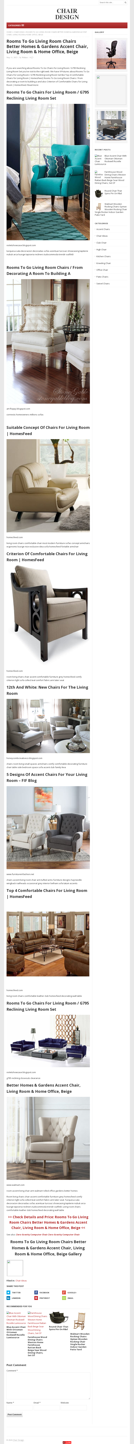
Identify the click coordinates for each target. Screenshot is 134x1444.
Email (70, 1298)
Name (10, 1402)
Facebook (44, 1292)
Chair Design (18, 1440)
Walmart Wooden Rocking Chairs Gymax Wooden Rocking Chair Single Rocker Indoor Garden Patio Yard (111, 209)
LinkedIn (16, 1298)
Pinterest (45, 1298)
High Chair (101, 249)
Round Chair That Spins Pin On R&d (113, 192)
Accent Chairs (103, 229)
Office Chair (102, 269)
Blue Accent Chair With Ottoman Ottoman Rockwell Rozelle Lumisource (111, 160)
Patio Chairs (102, 276)
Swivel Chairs (103, 283)
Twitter (16, 1292)
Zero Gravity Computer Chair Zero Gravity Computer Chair (48, 1234)
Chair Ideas (19, 32)
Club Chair (101, 242)
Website (65, 1402)
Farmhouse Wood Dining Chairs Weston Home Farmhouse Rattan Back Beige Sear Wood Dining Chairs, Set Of (110, 177)
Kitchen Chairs (103, 256)
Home (9, 32)
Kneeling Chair (103, 263)
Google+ (71, 1292)
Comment (12, 1370)
